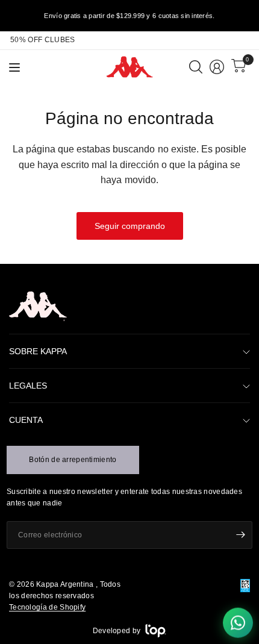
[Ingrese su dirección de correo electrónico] (240, 535)
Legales (28, 385)
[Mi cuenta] (217, 67)
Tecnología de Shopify (47, 607)
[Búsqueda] (196, 67)
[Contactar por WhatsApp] (238, 621)
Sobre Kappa (38, 351)
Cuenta (26, 420)
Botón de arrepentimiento (72, 459)
